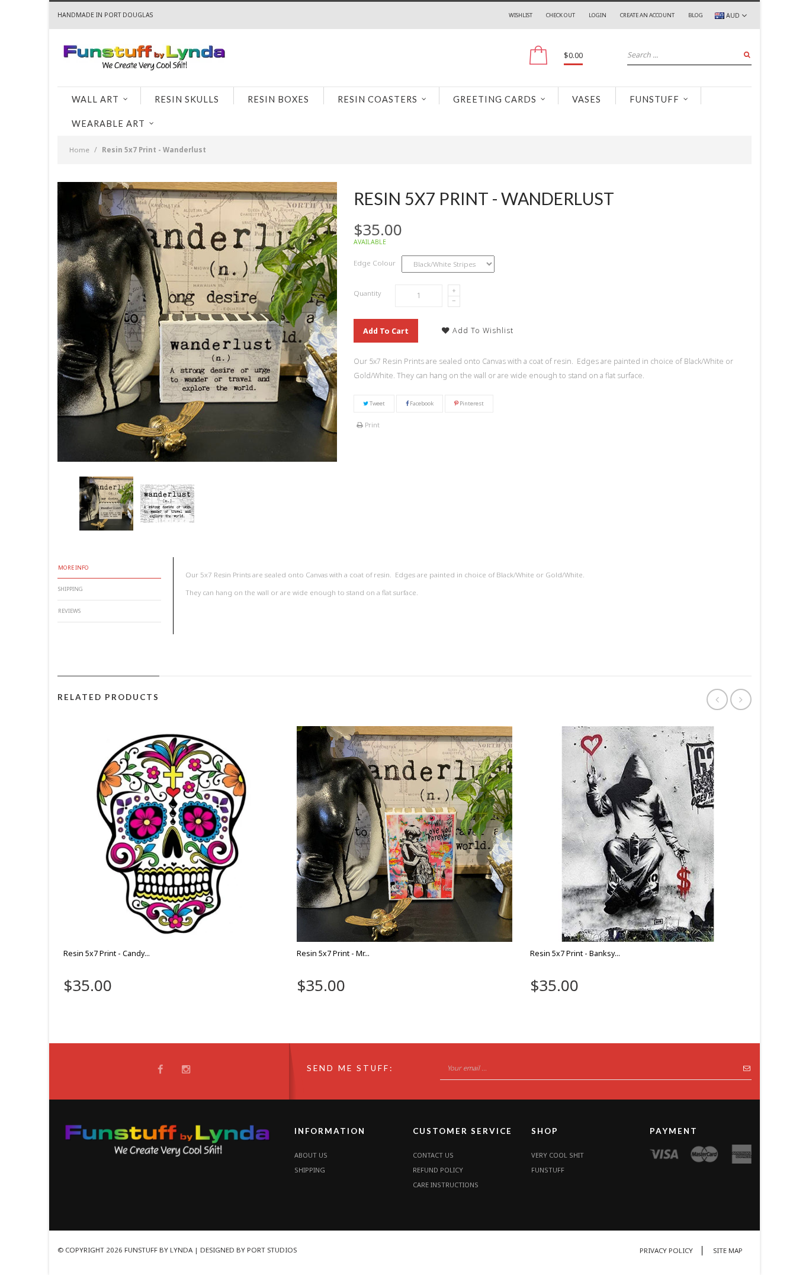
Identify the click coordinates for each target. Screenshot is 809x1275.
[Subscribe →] (743, 1070)
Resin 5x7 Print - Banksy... (575, 953)
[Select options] (146, 1008)
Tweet (376, 403)
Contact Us (433, 1155)
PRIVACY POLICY (666, 1250)
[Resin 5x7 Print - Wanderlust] (106, 504)
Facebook (421, 403)
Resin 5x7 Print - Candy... (106, 953)
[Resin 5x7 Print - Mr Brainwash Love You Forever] (404, 834)
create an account (647, 15)
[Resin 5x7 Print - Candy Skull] (171, 834)
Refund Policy (438, 1169)
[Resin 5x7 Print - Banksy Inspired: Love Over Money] (638, 834)
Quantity (367, 293)
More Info (73, 567)
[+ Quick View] (196, 1008)
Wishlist (520, 15)
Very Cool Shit (557, 1155)
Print (371, 424)
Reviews (69, 611)
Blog (695, 15)
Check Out (560, 15)
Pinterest (471, 403)
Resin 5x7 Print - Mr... (333, 953)
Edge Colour (375, 262)
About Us (311, 1155)
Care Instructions (446, 1184)
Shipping (70, 589)
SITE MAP (728, 1250)
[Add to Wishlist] (171, 1008)
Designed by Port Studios (248, 1249)
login (597, 15)
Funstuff (547, 1169)
